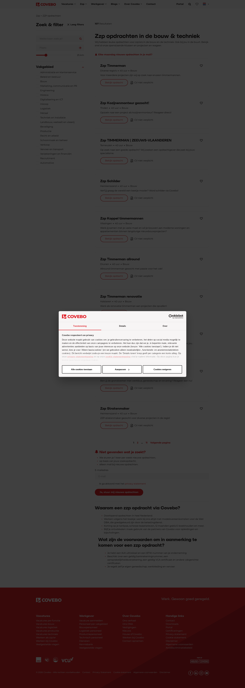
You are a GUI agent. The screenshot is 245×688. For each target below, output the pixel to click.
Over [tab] (165, 326)
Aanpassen (120, 369)
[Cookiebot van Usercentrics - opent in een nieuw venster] (170, 316)
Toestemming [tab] (80, 326)
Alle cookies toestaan (81, 369)
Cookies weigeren (162, 369)
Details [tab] (122, 326)
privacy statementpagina (80, 356)
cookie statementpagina (118, 356)
